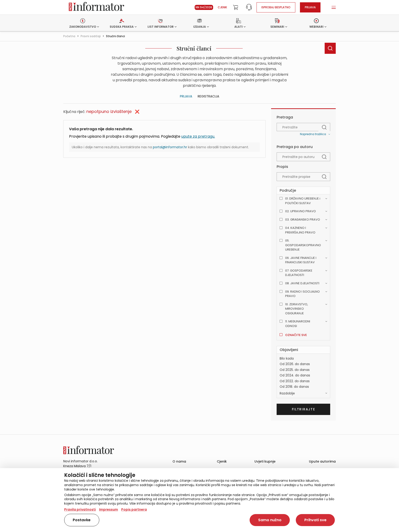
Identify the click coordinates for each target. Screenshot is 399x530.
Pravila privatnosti (80, 509)
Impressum (108, 509)
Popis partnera (134, 509)
